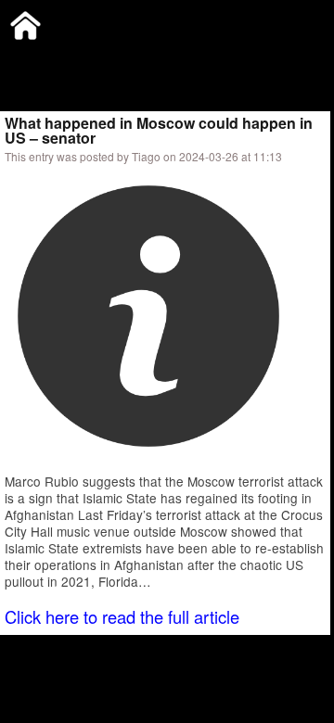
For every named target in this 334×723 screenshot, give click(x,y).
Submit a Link (42, 60)
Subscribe (127, 60)
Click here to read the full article (122, 616)
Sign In (194, 60)
